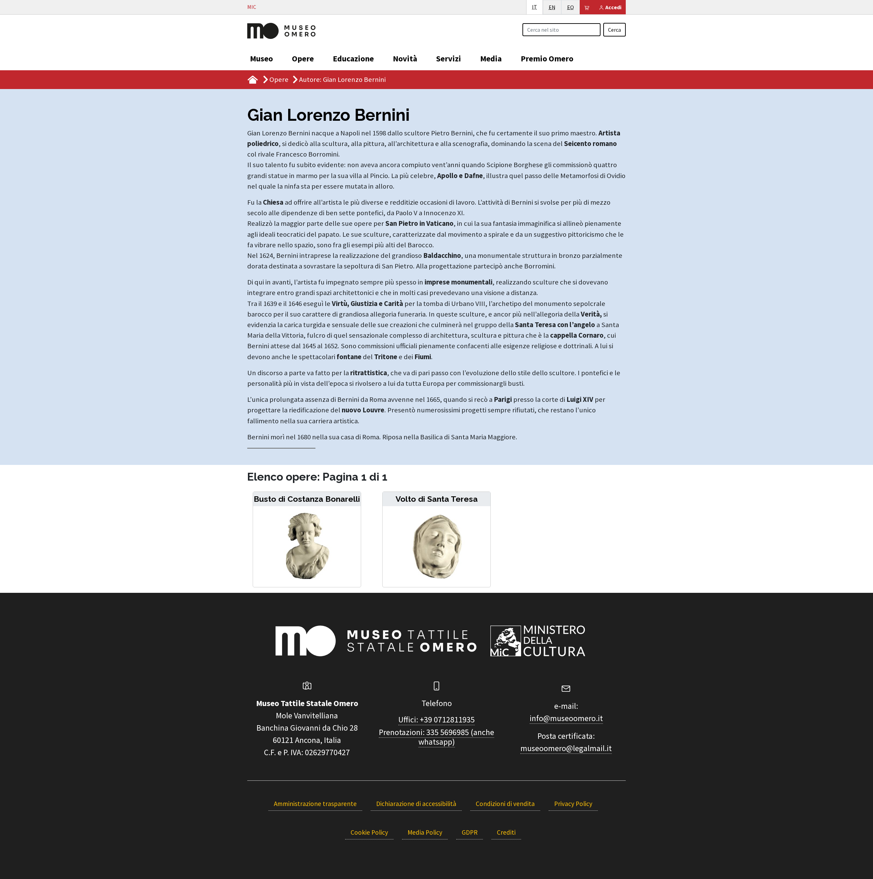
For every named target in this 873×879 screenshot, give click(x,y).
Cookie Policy (369, 832)
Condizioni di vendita (505, 804)
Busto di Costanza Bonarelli (307, 498)
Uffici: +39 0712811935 (436, 719)
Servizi (448, 58)
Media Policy (425, 832)
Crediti (506, 832)
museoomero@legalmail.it (566, 748)
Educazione (353, 58)
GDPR (469, 832)
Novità (405, 58)
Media (491, 58)
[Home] (281, 30)
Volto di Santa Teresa (437, 498)
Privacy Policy (573, 804)
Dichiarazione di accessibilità (416, 804)
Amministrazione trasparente (315, 804)
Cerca (614, 29)
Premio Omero (547, 58)
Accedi (612, 7)
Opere (303, 58)
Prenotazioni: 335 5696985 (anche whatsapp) (436, 737)
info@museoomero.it (566, 718)
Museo (261, 58)
